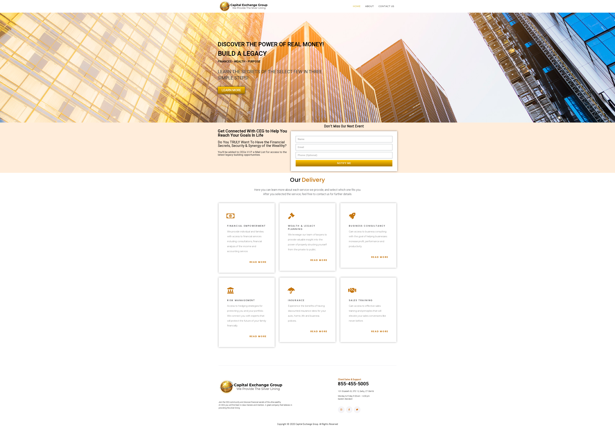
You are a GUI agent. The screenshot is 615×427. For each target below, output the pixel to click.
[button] (231, 90)
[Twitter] (357, 409)
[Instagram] (341, 409)
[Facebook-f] (349, 409)
